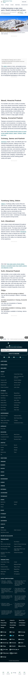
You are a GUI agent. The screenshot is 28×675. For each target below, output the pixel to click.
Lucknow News (17, 409)
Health (2, 456)
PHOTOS (3, 475)
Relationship (3, 458)
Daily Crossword (17, 536)
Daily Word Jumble (5, 539)
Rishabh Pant (3, 391)
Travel (9, 339)
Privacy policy (4, 629)
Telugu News (3, 578)
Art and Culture (4, 451)
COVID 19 (3, 530)
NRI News (3, 580)
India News (17, 4)
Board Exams (17, 441)
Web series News (4, 429)
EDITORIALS (3, 496)
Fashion (2, 454)
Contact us (12, 627)
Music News (3, 424)
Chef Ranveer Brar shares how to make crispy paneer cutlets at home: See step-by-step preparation (20, 589)
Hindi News (16, 578)
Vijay (2, 548)
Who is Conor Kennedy (5, 550)
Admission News (4, 441)
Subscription (3, 631)
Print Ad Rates (13, 631)
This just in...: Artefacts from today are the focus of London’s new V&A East (7, 588)
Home (2, 4)
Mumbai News (4, 411)
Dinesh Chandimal (4, 394)
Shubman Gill (3, 386)
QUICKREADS (4, 527)
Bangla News (16, 575)
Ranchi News (3, 416)
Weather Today (13, 629)
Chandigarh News (4, 402)
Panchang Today (4, 555)
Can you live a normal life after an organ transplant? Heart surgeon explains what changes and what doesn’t (20, 604)
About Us (3, 627)
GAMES (2, 534)
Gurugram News (17, 404)
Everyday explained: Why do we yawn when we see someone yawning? (6, 603)
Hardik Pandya (4, 389)
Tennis (15, 511)
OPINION (3, 492)
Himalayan (23, 231)
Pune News (16, 414)
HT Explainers (17, 580)
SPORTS (2, 506)
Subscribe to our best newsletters (14, 352)
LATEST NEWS (4, 368)
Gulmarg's (4, 141)
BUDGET (2, 482)
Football (15, 508)
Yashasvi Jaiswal (17, 389)
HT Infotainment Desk (6, 13)
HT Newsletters (22, 629)
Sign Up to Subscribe (14, 359)
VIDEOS (2, 478)
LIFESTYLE (3, 449)
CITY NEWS (3, 397)
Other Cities (16, 416)
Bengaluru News (4, 399)
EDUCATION (3, 438)
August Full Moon (17, 553)
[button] (1, 2)
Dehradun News (17, 402)
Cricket (11, 4)
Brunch (15, 451)
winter (5, 66)
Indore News (3, 407)
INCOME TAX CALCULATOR (7, 542)
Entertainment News (5, 575)
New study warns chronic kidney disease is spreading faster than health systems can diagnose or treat (14, 265)
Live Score (3, 383)
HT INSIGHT (3, 520)
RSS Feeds (12, 634)
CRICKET (3, 378)
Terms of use (21, 627)
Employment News (18, 443)
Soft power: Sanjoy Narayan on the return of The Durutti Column (6, 611)
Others (2, 513)
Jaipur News (16, 407)
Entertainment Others (18, 429)
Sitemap (2, 634)
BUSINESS (3, 471)
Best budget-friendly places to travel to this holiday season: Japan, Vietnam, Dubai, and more (13, 133)
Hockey (2, 511)
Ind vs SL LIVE (17, 391)
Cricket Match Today (18, 380)
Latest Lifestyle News (7, 585)
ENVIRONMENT (4, 485)
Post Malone (16, 548)
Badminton (3, 508)
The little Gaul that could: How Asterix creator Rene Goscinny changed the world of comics (6, 619)
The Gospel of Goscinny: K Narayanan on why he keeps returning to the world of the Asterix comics (20, 612)
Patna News (3, 414)
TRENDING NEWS (5, 546)
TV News (16, 427)
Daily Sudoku (3, 536)
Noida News (16, 411)
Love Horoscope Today (5, 553)
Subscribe (24, 1)
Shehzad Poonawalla (18, 559)
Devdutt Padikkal (17, 386)
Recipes (15, 456)
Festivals (16, 454)
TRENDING (3, 468)
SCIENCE (3, 489)
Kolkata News (3, 409)
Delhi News (3, 404)
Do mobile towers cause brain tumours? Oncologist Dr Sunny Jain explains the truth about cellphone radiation (20, 619)
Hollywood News (17, 422)
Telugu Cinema (17, 573)
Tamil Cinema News (18, 424)
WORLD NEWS (4, 371)
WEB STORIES (4, 464)
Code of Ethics (22, 631)
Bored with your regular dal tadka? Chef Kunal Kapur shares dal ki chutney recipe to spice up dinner (7, 597)
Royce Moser (3, 562)
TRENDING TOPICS (5, 566)
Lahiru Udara (16, 394)
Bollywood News (4, 422)
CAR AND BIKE (4, 499)
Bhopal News (17, 399)
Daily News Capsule (5, 355)
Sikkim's (3, 204)
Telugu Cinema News (5, 427)
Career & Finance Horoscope (20, 550)
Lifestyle (4, 339)
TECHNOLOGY (4, 502)
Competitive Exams (5, 443)
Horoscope (3, 435)
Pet (1, 461)
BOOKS (2, 517)
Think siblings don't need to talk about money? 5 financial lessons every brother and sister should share (20, 597)
